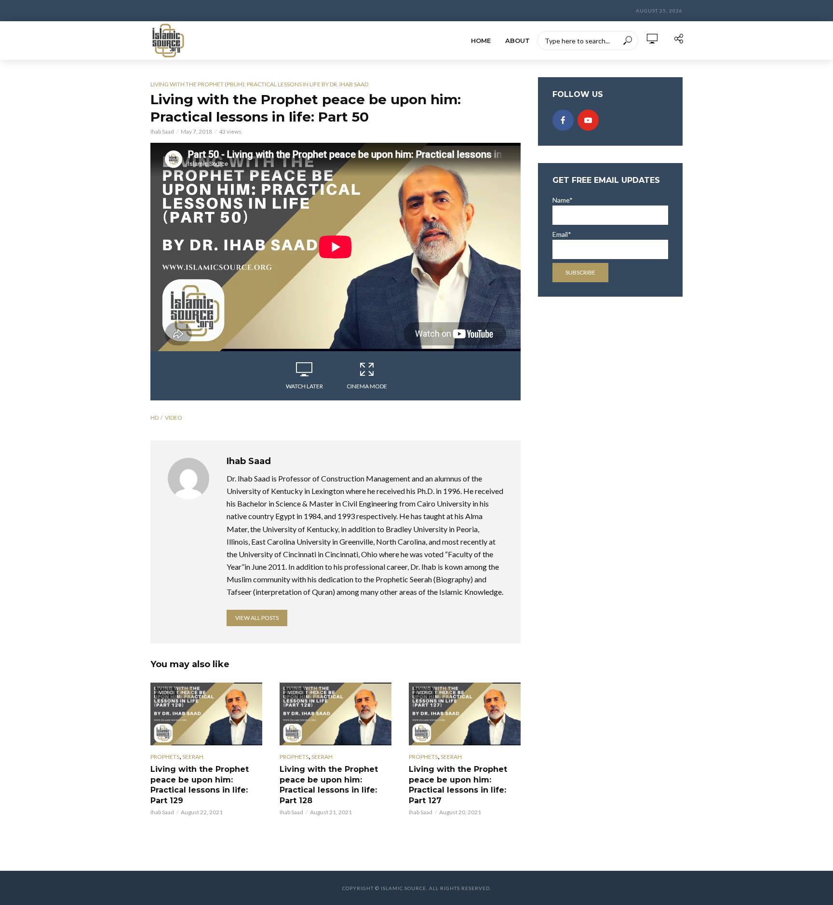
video (173, 417)
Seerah (192, 756)
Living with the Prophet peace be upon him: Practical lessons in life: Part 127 (458, 785)
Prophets (164, 756)
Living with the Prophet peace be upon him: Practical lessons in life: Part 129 (199, 785)
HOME (481, 40)
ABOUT (517, 40)
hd (154, 417)
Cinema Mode (367, 386)
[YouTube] (588, 120)
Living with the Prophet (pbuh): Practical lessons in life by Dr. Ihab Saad (259, 84)
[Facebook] (563, 120)
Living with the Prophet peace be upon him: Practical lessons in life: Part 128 (329, 785)
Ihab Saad (162, 131)
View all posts (257, 617)
